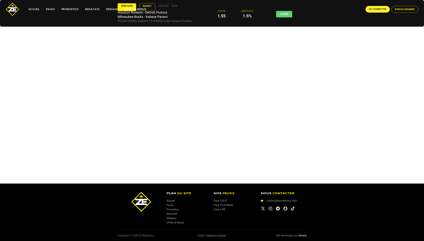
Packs (50, 9)
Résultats (92, 9)
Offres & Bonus (135, 9)
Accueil (33, 9)
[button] (404, 9)
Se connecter (377, 9)
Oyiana (302, 235)
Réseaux (112, 9)
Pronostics (70, 9)
